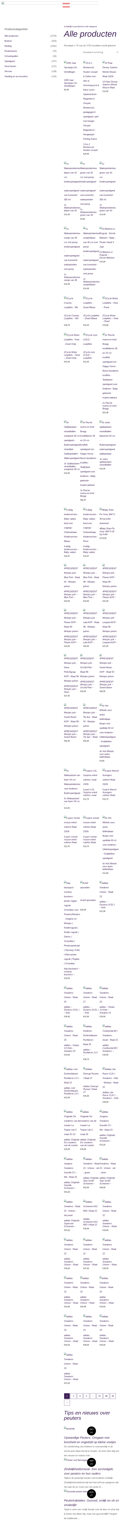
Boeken (8, 41)
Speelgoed (9, 61)
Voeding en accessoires (16, 76)
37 (99, 1396)
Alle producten (11, 36)
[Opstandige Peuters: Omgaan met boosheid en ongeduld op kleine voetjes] (69, 1428)
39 (113, 1396)
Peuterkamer (10, 51)
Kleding (8, 46)
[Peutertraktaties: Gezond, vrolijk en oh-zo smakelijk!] (78, 1491)
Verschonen (10, 66)
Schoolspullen (11, 56)
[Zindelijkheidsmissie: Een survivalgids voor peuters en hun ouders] (76, 1460)
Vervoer (8, 71)
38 (106, 1396)
